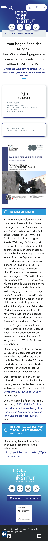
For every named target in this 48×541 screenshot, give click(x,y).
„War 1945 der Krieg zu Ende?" (22, 392)
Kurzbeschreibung (23, 212)
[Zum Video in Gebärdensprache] (29, 7)
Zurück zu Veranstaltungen (20, 33)
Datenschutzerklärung (19, 529)
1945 (18, 404)
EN (43, 7)
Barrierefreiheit (33, 529)
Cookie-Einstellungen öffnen (13, 531)
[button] (11, 27)
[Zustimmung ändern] (4, 534)
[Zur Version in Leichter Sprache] (36, 7)
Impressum (6, 529)
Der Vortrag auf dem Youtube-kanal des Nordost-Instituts (23, 430)
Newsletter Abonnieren (25, 498)
